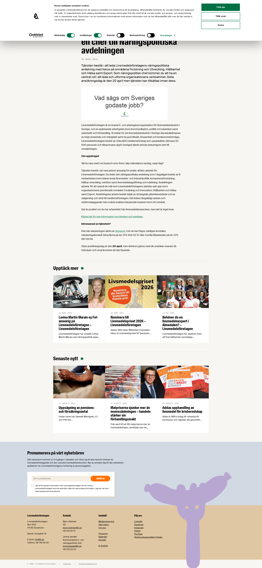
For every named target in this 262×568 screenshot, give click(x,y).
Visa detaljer (166, 35)
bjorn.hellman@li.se (72, 527)
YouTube (138, 534)
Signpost (120, 231)
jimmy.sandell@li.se (72, 546)
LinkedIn (138, 521)
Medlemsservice (106, 521)
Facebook (138, 524)
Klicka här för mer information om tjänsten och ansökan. (112, 216)
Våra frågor (104, 524)
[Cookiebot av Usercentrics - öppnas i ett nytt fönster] (36, 35)
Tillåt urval (221, 16)
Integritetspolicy (88, 564)
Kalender (103, 536)
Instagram (139, 527)
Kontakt (102, 540)
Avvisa (221, 25)
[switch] (98, 35)
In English (103, 545)
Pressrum (103, 533)
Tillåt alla (220, 7)
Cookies (67, 564)
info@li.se (39, 539)
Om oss (102, 527)
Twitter (137, 531)
